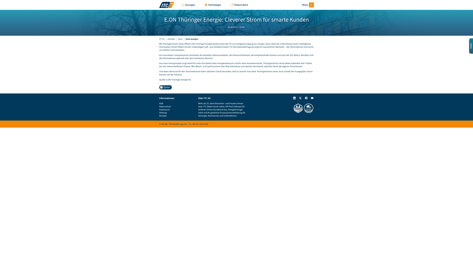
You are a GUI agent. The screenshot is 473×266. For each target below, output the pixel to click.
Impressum (164, 109)
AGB (161, 103)
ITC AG (162, 39)
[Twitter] (299, 98)
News (180, 39)
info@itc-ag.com (179, 124)
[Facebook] (305, 98)
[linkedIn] (293, 98)
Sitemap (163, 112)
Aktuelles (171, 39)
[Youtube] (311, 98)
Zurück (167, 87)
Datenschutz (165, 106)
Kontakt (163, 115)
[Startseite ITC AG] (166, 5)
